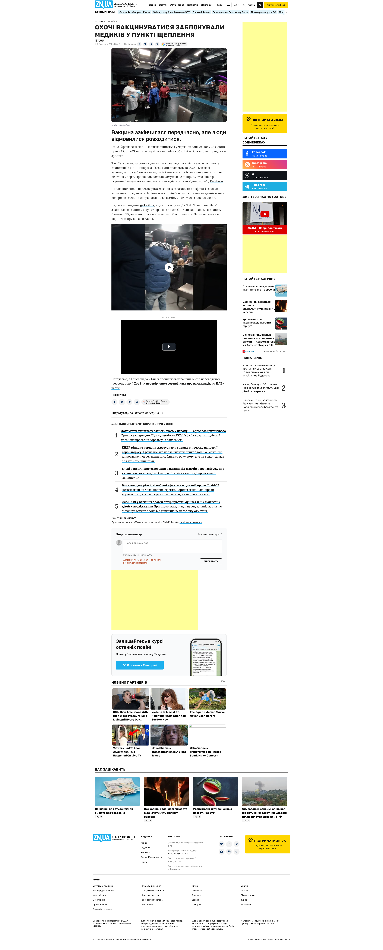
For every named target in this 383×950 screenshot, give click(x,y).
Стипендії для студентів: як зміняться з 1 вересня (259, 288)
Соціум (244, 886)
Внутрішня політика (103, 886)
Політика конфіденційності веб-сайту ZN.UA (268, 939)
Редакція (145, 847)
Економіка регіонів (102, 909)
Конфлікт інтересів (151, 895)
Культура (196, 904)
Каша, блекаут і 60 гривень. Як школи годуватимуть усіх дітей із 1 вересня (261, 388)
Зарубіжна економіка (153, 890)
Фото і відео (177, 4)
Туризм (244, 900)
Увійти (251, 5)
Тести (219, 4)
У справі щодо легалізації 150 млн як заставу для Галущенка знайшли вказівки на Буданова (259, 370)
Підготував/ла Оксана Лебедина (135, 413)
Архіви (144, 843)
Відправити (211, 561)
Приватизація (100, 904)
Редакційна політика (151, 857)
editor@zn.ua (174, 869)
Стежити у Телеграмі (142, 665)
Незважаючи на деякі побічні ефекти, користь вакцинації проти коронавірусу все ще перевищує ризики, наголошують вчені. (170, 489)
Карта (144, 862)
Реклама (145, 852)
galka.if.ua (147, 205)
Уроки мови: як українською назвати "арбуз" (257, 323)
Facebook (216, 181)
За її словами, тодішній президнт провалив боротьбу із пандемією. (173, 435)
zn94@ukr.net (174, 861)
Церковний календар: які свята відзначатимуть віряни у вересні (259, 307)
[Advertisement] (154, 600)
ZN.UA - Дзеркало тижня (264, 228)
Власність (246, 904)
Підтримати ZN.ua (276, 5)
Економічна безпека (152, 900)
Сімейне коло (247, 895)
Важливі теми (105, 12)
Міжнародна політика (103, 890)
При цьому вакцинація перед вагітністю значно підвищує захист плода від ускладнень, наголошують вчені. (172, 506)
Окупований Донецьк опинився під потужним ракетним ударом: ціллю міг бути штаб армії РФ (259, 340)
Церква (195, 900)
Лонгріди (206, 4)
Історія (244, 890)
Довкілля (196, 895)
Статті (163, 4)
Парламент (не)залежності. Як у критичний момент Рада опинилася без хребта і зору (260, 405)
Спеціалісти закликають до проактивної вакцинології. (173, 473)
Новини (151, 4)
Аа (260, 5)
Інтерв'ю (192, 4)
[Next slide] (285, 12)
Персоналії (147, 904)
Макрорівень (99, 895)
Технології (197, 890)
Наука (195, 886)
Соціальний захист (151, 886)
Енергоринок (99, 900)
